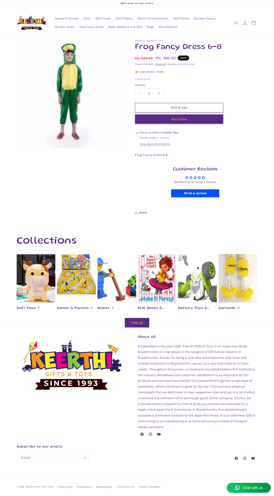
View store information (154, 144)
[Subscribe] (84, 458)
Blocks (103, 308)
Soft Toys (26, 308)
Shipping (160, 64)
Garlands (226, 308)
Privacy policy (65, 487)
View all (137, 322)
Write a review (195, 193)
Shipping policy (104, 487)
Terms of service (126, 487)
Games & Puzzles (73, 308)
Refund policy (84, 487)
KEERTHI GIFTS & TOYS (39, 487)
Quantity (140, 85)
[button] (236, 22)
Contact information (149, 487)
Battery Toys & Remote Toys (192, 308)
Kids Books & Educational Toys (154, 308)
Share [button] (143, 212)
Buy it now (179, 119)
